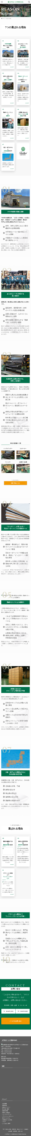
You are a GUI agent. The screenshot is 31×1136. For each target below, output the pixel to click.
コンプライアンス (6, 1114)
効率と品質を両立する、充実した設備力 (8, 88)
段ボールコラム (6, 1118)
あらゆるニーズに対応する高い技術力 (23, 54)
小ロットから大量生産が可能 (23, 123)
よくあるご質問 (6, 1123)
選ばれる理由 (8, 1129)
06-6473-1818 (8, 1050)
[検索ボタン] (29, 2)
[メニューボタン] (2, 2)
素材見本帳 (5, 1111)
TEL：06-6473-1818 (8, 1012)
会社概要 (4, 1103)
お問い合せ (20, 1131)
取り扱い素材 (5, 1109)
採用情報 (15, 1131)
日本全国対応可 (8, 156)
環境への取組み (6, 1112)
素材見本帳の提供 (8, 851)
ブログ (4, 1121)
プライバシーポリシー (8, 1116)
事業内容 (4, 1105)
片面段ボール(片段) (7, 1120)
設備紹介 (26, 1129)
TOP (4, 1129)
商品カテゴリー (6, 1107)
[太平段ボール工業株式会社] (15, 2)
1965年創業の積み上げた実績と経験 (8, 54)
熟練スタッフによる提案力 (8, 123)
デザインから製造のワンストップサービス (8, 882)
